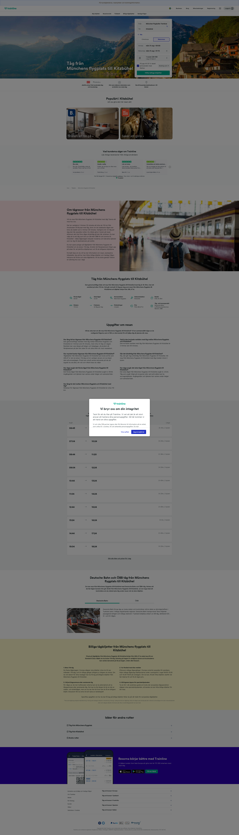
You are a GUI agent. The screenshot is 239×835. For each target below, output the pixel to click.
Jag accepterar (138, 432)
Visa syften (125, 432)
